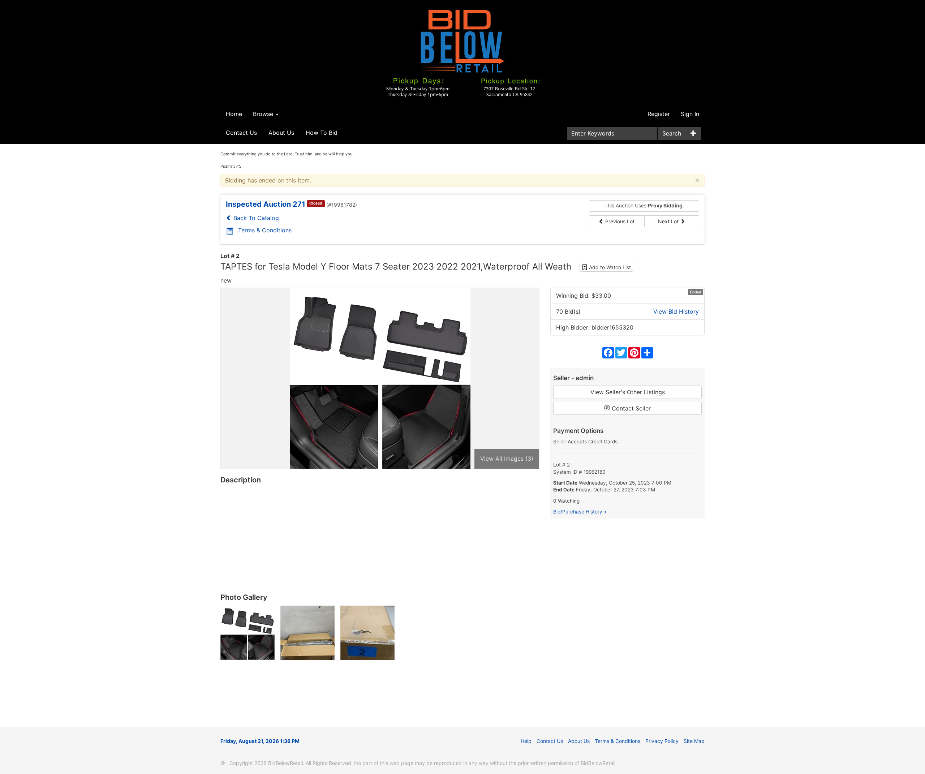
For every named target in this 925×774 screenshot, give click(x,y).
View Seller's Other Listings (627, 392)
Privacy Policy (662, 741)
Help (526, 741)
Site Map (694, 741)
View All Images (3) (506, 458)
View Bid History (676, 311)
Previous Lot (619, 221)
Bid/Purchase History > (580, 512)
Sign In (690, 113)
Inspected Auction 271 (265, 204)
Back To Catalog (255, 218)
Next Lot (669, 221)
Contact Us (241, 132)
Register (659, 113)
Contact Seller (630, 408)
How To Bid (321, 132)
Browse (264, 113)
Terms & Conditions (265, 230)
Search (671, 133)
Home (234, 113)
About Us (281, 132)
